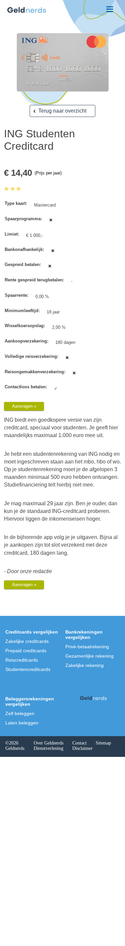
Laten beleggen (21, 722)
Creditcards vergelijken (31, 632)
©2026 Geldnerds (14, 745)
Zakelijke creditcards (27, 641)
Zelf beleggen (19, 713)
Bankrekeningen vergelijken (84, 634)
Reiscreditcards (21, 660)
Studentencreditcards (27, 669)
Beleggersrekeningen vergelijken (29, 701)
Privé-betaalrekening (87, 646)
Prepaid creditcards (25, 650)
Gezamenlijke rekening (89, 656)
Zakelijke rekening (84, 665)
